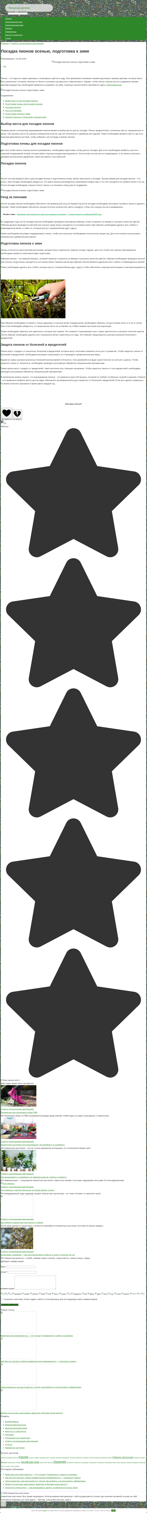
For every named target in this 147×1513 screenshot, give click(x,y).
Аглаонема (9, 1457)
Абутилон (3, 1457)
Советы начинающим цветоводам (27, 43)
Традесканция (108, 1462)
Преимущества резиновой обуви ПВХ (19, 1112)
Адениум (15, 1457)
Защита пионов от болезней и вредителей (25, 117)
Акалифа (36, 1457)
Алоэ (47, 1457)
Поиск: (4, 13)
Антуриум (72, 1457)
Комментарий (7, 1288)
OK (113, 1510)
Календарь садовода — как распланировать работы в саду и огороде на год (38, 1255)
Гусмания (142, 1457)
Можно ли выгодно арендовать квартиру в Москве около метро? (32, 1413)
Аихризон (31, 1457)
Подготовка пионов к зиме (17, 114)
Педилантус (77, 1462)
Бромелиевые (10, 32)
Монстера (50, 1462)
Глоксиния (136, 1457)
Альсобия (58, 1457)
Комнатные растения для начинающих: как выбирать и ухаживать (33, 1145)
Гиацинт (110, 1457)
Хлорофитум (135, 1462)
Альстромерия (65, 1457)
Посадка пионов (13, 107)
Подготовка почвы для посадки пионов (23, 104)
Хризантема (142, 1462)
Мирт (45, 1462)
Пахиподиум (70, 1462)
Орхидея (59, 1462)
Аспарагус (86, 1457)
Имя (3, 1267)
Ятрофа (17, 1466)
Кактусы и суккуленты (13, 35)
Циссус (3, 1466)
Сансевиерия (84, 1462)
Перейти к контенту (10, 2)
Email (4, 1272)
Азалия (23, 1457)
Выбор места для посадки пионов (21, 101)
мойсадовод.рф (113, 85)
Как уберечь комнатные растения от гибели (22, 1222)
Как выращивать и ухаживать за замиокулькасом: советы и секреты (33, 1177)
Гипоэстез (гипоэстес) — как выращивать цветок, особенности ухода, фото (41, 1488)
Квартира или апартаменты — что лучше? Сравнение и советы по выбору (37, 1336)
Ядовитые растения (15, 1448)
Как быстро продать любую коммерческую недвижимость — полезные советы (38, 1361)
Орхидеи (8, 28)
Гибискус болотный (122, 1457)
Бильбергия (104, 1457)
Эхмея (12, 1466)
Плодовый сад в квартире (17, 1438)
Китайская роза (30, 1462)
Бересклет (97, 1457)
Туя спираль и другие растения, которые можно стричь (27, 1190)
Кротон (41, 1462)
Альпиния (52, 1457)
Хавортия (123, 1462)
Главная (8, 19)
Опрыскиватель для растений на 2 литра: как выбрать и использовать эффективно (41, 1387)
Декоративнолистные (13, 22)
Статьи (8, 38)
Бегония (91, 1457)
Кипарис (18, 1462)
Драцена (4, 1462)
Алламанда (43, 1457)
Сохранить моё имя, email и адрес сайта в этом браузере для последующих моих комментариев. (51, 1299)
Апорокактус (79, 1457)
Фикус (114, 1462)
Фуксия (118, 1462)
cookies (44, 1510)
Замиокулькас (12, 1462)
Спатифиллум (93, 1462)
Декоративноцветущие (14, 25)
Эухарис (7, 1466)
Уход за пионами (13, 110)
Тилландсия (100, 1462)
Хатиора (129, 1462)
